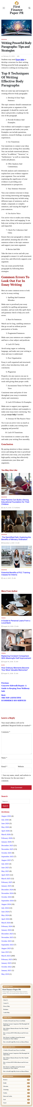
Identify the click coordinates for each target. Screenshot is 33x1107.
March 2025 (5, 879)
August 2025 (6, 860)
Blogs (3, 665)
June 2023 (5, 952)
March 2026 (5, 834)
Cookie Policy (6, 1012)
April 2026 (5, 831)
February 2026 (6, 838)
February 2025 (6, 882)
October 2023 (6, 941)
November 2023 (7, 937)
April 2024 (5, 919)
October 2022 (6, 967)
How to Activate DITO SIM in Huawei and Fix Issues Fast (15, 1033)
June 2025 (5, 867)
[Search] (29, 8)
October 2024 (6, 897)
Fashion (5, 1093)
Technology (6, 1089)
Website (21, 766)
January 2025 (6, 886)
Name (4, 758)
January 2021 (6, 970)
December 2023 (7, 934)
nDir (18, 56)
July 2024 (5, 908)
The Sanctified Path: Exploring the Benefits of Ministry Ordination (16, 538)
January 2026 (6, 842)
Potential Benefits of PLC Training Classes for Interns (15, 573)
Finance (3, 617)
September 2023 (7, 945)
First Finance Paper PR (17, 9)
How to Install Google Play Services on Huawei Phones (16, 1042)
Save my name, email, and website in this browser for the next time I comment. (16, 778)
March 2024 (5, 923)
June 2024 (5, 912)
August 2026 (6, 816)
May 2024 (5, 915)
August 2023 (6, 948)
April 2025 (5, 875)
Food (4, 1099)
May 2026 (5, 827)
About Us (5, 1000)
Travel (4, 1103)
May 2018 (5, 974)
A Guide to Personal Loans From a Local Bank (14, 1020)
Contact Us (6, 1003)
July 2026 (5, 820)
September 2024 (7, 901)
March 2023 (5, 956)
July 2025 (5, 864)
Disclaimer (5, 1009)
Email (4, 766)
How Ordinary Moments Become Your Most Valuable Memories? (15, 669)
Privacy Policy (6, 1006)
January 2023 (6, 963)
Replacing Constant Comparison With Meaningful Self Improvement (16, 657)
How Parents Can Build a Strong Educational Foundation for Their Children (15, 502)
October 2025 (6, 853)
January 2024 (6, 930)
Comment (5, 732)
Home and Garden (7, 1096)
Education (4, 39)
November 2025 (7, 849)
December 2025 (7, 845)
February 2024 (6, 926)
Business (5, 1079)
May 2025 (5, 871)
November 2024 (7, 893)
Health (4, 1083)
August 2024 (6, 904)
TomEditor (17, 507)
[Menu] (3, 8)
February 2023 (6, 959)
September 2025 (7, 856)
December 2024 (7, 890)
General (3, 653)
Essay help (20, 59)
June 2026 (5, 823)
